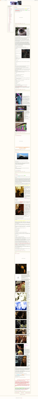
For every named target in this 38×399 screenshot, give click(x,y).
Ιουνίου (9, 12)
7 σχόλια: (23, 171)
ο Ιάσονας (16, 174)
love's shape (16, 26)
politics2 (16, 7)
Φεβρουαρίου (10, 9)
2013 (9, 27)
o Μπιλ (16, 92)
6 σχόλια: (23, 23)
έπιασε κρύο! (17, 152)
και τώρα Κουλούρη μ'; (18, 135)
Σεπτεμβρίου (10, 14)
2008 (9, 23)
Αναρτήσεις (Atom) (23, 394)
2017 (9, 30)
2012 (9, 26)
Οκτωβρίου (10, 15)
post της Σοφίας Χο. (25, 389)
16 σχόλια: (23, 132)
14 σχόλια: (23, 250)
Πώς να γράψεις (17, 253)
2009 (9, 24)
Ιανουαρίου (10, 8)
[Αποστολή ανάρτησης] (24, 23)
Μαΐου (9, 11)
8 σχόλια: (23, 149)
